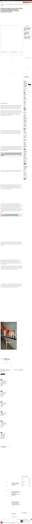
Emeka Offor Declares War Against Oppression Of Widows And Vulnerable (4, 414)
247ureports (2, 426)
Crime (1, 379)
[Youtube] (27, 2)
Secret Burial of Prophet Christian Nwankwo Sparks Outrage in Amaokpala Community (25, 86)
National (25, 35)
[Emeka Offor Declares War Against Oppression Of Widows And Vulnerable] (4, 410)
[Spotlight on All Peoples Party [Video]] (16, 462)
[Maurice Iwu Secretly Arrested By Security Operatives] (16, 480)
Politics (24, 149)
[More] (9, 54)
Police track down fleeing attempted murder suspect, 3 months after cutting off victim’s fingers (5, 370)
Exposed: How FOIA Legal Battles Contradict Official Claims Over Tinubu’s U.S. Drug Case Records (25, 101)
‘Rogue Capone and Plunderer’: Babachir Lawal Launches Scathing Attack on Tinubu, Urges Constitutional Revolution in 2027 (25, 140)
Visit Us (29, 84)
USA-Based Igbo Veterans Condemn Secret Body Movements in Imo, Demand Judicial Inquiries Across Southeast (27, 33)
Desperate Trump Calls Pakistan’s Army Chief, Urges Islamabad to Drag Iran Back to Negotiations (27, 37)
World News (25, 38)
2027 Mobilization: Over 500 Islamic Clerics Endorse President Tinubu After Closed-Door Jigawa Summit (4, 394)
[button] (1, 2)
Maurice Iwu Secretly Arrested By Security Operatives (15, 483)
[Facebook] (23, 2)
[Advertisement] (16, 18)
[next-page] (2, 441)
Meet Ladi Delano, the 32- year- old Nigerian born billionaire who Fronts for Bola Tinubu (16, 503)
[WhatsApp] (7, 54)
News (30, 11)
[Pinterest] (5, 54)
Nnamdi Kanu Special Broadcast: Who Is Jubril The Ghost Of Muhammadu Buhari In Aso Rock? (16, 493)
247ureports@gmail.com (15, 517)
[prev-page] (1, 441)
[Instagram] (24, 2)
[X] (26, 2)
